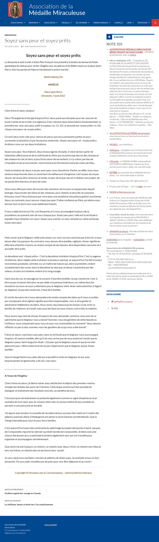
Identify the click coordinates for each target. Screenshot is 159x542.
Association (49, 23)
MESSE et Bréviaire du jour (122, 192)
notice (133, 55)
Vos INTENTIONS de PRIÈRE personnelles (130, 133)
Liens (129, 23)
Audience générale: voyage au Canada (23, 491)
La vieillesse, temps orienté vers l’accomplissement (29, 503)
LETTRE (113, 172)
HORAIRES (112, 239)
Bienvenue (33, 23)
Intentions (142, 23)
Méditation (10, 35)
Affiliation (114, 150)
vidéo (140, 186)
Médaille (65, 23)
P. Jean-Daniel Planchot (35, 46)
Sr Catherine (81, 23)
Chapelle (118, 23)
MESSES (114, 144)
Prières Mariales (100, 23)
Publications (17, 23)
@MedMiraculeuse (119, 231)
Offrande (114, 161)
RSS (116, 308)
